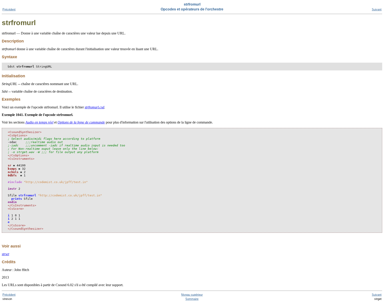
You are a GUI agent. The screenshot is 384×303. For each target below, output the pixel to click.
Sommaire (191, 299)
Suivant (377, 9)
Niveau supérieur (192, 294)
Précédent (9, 9)
